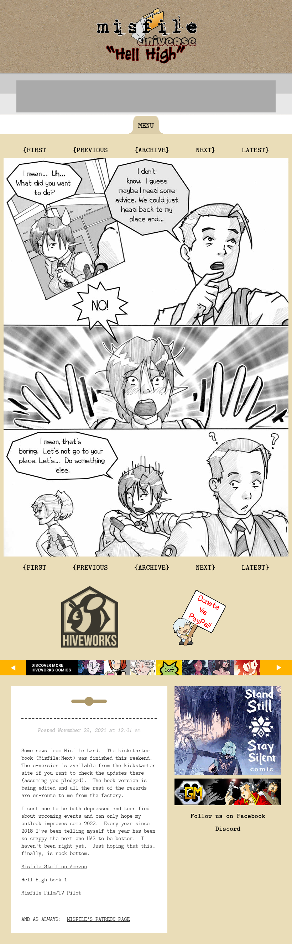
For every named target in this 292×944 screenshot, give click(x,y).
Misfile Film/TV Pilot (51, 892)
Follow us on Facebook (228, 815)
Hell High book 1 (44, 879)
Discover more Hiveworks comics (51, 668)
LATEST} (255, 149)
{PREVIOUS (90, 149)
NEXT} (205, 149)
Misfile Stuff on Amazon (54, 866)
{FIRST (34, 149)
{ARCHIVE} (152, 149)
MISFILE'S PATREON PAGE (98, 919)
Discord (227, 828)
